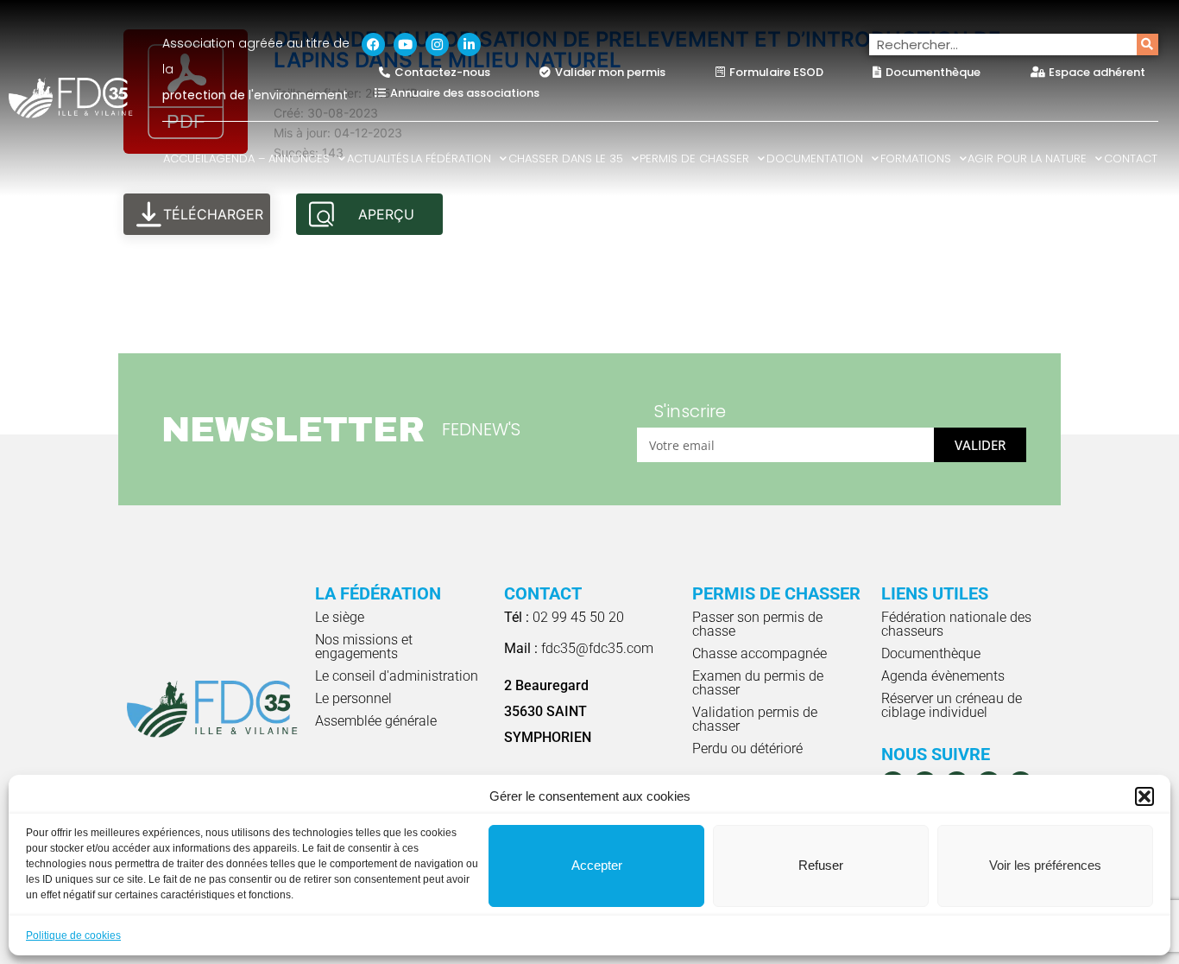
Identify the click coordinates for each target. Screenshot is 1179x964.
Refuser (820, 865)
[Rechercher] (1147, 44)
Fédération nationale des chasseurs (956, 624)
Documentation (814, 158)
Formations (915, 158)
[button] (1144, 796)
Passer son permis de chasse (757, 624)
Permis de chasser (694, 158)
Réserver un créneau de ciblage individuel (951, 705)
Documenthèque (930, 653)
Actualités (378, 158)
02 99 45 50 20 (564, 617)
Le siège (339, 617)
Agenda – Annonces (269, 158)
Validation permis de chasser (754, 719)
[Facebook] (373, 44)
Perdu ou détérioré (747, 748)
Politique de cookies (73, 935)
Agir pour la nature (1027, 158)
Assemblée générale (376, 721)
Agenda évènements (943, 676)
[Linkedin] (469, 44)
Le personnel (353, 698)
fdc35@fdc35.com (578, 648)
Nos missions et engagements (364, 646)
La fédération (451, 158)
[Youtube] (405, 44)
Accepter (596, 865)
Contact (1130, 158)
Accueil (185, 158)
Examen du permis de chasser (757, 683)
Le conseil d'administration (396, 676)
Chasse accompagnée (759, 653)
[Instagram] (437, 44)
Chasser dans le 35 (565, 158)
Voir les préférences (1045, 865)
